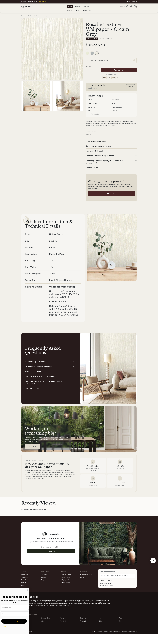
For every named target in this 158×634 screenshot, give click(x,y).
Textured (63, 618)
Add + (130, 87)
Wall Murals (24, 577)
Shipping (29, 631)
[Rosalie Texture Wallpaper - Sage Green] (87, 53)
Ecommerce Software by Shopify (111, 631)
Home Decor (87, 10)
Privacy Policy (65, 582)
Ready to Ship (45, 618)
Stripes (23, 621)
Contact (134, 1)
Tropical (63, 621)
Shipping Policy (65, 580)
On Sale (101, 618)
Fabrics (23, 582)
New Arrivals (25, 618)
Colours (88, 50)
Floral (120, 618)
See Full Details (93, 114)
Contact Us (83, 577)
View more (90, 134)
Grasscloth (83, 618)
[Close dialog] (28, 590)
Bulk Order (111, 193)
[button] (127, 6)
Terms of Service (66, 574)
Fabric (78, 10)
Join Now (51, 551)
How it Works (92, 88)
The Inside (99, 631)
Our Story (44, 574)
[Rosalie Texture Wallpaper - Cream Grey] (96, 53)
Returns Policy (65, 577)
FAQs (128, 1)
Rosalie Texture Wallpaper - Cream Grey (36, 16)
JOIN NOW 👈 (14, 621)
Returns (23, 585)
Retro (120, 621)
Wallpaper (70, 10)
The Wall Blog (45, 577)
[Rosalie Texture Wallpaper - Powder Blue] (92, 53)
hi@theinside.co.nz (86, 574)
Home (23, 16)
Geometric (24, 624)
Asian (42, 621)
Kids (100, 621)
